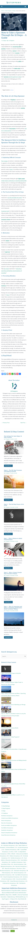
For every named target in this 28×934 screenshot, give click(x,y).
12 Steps (13, 10)
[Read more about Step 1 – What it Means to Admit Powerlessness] (14, 549)
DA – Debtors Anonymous (13, 856)
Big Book (13, 99)
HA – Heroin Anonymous (17, 864)
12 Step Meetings (5, 806)
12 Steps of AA (13, 899)
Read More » (8, 465)
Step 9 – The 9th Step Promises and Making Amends (13, 471)
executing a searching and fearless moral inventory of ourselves (11, 271)
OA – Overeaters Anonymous (18, 870)
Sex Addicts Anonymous (7, 828)
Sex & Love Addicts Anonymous (9, 825)
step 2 (11, 169)
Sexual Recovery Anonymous (8, 835)
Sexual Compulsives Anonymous (9, 832)
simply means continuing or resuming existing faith (13, 180)
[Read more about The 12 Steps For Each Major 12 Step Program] (14, 447)
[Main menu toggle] (25, 6)
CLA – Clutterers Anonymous (9, 849)
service (14, 51)
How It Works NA (22, 899)
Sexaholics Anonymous (7, 830)
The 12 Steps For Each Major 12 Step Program (13, 437)
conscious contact (5, 219)
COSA (8, 854)
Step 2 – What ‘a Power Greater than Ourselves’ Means (13, 573)
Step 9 (8, 295)
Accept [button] (12, 931)
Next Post (24, 422)
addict (19, 61)
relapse (7, 240)
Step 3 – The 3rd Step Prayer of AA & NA (14, 505)
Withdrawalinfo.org (20, 897)
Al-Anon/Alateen (10, 847)
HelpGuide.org (11, 897)
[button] (1, 6)
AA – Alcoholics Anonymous (8, 845)
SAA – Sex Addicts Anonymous (19, 875)
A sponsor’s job (5, 211)
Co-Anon (11, 851)
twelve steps (17, 68)
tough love (7, 252)
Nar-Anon (19, 868)
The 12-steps (4, 161)
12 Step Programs (7, 10)
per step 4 (6, 268)
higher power (21, 178)
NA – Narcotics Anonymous (19, 866)
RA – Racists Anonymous (17, 872)
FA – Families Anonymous (14, 858)
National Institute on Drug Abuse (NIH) (10, 890)
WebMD (15, 894)
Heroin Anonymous (6, 820)
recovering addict (17, 46)
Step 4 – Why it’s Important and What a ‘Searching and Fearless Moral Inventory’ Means (13, 608)
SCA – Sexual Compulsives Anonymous (9, 877)
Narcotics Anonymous (6, 823)
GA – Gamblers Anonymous (15, 862)
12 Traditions (4, 813)
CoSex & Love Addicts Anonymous (9, 818)
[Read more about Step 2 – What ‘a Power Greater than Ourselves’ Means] (14, 584)
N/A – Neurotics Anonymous (9, 868)
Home (2, 10)
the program (12, 128)
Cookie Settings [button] (6, 931)
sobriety (23, 108)
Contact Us (14, 920)
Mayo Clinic (9, 894)
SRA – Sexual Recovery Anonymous (15, 881)
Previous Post (5, 422)
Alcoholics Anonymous (6, 815)
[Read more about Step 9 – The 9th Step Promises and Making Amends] (14, 481)
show (12, 90)
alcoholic (3, 48)
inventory (3, 285)
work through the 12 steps (14, 77)
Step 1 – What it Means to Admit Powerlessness (13, 539)
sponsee (6, 77)
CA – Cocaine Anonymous (21, 847)
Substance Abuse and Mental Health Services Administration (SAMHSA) (13, 892)
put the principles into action (15, 197)
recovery (17, 53)
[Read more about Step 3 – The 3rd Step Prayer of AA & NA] (14, 515)
